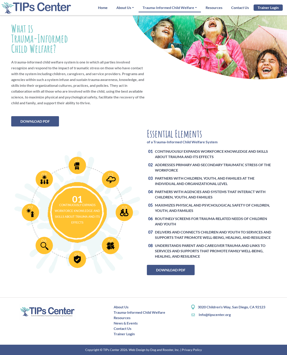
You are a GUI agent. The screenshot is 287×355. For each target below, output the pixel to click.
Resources (214, 7)
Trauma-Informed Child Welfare (168, 7)
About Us (123, 7)
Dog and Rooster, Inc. (165, 350)
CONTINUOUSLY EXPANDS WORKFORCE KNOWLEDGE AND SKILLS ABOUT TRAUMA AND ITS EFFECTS (211, 154)
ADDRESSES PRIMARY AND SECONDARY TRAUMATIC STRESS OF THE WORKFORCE (213, 167)
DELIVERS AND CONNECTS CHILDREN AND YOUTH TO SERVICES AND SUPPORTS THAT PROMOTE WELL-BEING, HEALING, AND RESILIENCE (213, 235)
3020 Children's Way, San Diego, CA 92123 (231, 307)
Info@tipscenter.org (214, 314)
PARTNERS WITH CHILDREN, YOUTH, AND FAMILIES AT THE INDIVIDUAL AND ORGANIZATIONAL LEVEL (204, 181)
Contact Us (240, 7)
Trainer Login (268, 7)
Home (103, 7)
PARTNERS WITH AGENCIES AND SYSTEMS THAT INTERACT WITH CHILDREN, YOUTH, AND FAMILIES (210, 194)
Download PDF (35, 121)
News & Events (126, 323)
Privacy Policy (192, 350)
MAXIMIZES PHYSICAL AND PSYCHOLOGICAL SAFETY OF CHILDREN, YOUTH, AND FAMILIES (212, 208)
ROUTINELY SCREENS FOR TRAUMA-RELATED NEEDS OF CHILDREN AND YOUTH (211, 221)
